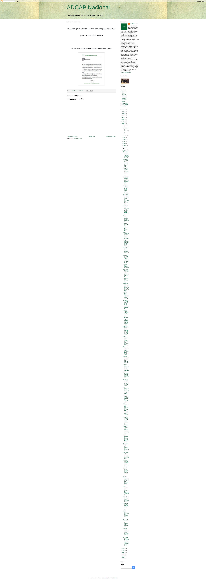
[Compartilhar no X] (89, 91)
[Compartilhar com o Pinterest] (92, 91)
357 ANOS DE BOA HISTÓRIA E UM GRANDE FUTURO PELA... (126, 259)
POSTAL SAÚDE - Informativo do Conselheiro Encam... (126, 314)
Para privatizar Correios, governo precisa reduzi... (126, 375)
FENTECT (124, 99)
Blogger (116, 578)
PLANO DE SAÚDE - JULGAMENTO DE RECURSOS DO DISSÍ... (126, 181)
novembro (125, 127)
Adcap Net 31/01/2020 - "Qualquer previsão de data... (126, 154)
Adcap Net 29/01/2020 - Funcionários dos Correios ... (125, 172)
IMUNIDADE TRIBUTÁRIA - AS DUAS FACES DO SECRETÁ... (126, 304)
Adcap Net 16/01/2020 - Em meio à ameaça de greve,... (125, 421)
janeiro (125, 150)
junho (124, 139)
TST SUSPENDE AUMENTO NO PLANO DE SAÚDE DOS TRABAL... (126, 409)
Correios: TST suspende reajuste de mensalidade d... (126, 367)
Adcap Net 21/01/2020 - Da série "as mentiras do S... (125, 322)
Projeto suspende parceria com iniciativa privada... (126, 235)
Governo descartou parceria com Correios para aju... (126, 359)
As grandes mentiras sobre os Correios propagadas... (125, 382)
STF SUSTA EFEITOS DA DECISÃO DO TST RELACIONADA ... (126, 287)
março (124, 145)
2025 (123, 113)
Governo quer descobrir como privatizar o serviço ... (125, 532)
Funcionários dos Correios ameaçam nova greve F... (126, 455)
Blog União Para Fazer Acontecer (124, 97)
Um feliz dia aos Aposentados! (126, 280)
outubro (125, 130)
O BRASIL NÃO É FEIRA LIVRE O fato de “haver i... (125, 295)
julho (124, 137)
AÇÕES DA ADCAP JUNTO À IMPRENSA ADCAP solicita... (125, 399)
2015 (123, 556)
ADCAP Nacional (88, 7)
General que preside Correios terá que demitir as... (126, 250)
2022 (123, 119)
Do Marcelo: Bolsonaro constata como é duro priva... (126, 523)
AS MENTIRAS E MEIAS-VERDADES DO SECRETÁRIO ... (126, 350)
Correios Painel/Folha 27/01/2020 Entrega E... (126, 227)
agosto (124, 135)
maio (124, 141)
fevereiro (125, 147)
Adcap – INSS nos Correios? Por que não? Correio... (126, 243)
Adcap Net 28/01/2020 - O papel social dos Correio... (125, 189)
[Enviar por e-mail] (86, 91)
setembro (125, 132)
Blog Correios (125, 103)
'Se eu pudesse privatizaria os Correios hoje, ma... (126, 514)
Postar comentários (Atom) (76, 138)
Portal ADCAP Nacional (125, 105)
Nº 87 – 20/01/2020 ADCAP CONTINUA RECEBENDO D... (125, 340)
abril (124, 143)
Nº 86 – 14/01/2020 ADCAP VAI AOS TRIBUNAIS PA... (126, 439)
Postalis (123, 101)
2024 (123, 115)
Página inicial (92, 136)
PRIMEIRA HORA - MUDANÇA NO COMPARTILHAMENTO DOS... (126, 541)
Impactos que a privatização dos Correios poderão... (126, 471)
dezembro (125, 124)
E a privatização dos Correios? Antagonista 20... (126, 390)
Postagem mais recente (72, 136)
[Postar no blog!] (87, 91)
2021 (123, 121)
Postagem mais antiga (110, 136)
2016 (123, 554)
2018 (123, 550)
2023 (123, 117)
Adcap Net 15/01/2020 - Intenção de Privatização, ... (126, 430)
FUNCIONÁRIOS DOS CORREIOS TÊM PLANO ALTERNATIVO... (125, 330)
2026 (123, 111)
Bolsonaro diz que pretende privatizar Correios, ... (126, 506)
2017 (123, 552)
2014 (123, 557)
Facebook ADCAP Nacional (124, 93)
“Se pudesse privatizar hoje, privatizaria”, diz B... (126, 499)
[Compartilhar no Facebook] (90, 91)
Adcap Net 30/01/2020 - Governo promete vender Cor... (125, 163)
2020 (123, 123)
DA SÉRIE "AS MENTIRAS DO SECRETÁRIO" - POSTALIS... (126, 210)
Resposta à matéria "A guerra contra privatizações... (126, 463)
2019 (123, 548)
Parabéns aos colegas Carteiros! (126, 266)
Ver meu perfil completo (126, 72)
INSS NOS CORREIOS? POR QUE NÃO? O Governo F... (126, 273)
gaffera (105, 578)
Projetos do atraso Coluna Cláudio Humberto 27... (126, 218)
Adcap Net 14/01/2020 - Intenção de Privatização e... (126, 447)
